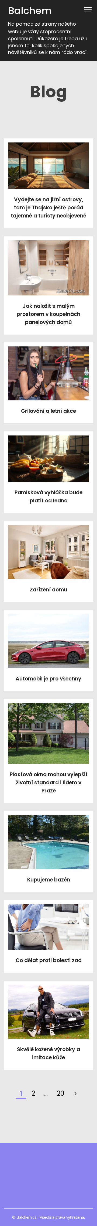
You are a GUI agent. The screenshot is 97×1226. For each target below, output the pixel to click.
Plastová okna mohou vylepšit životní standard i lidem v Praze (49, 782)
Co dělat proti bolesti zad (49, 960)
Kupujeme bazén (48, 879)
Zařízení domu (48, 589)
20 (60, 1093)
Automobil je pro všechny (48, 678)
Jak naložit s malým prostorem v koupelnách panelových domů (48, 314)
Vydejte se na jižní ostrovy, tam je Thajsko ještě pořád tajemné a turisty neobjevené (48, 207)
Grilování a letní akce (48, 411)
